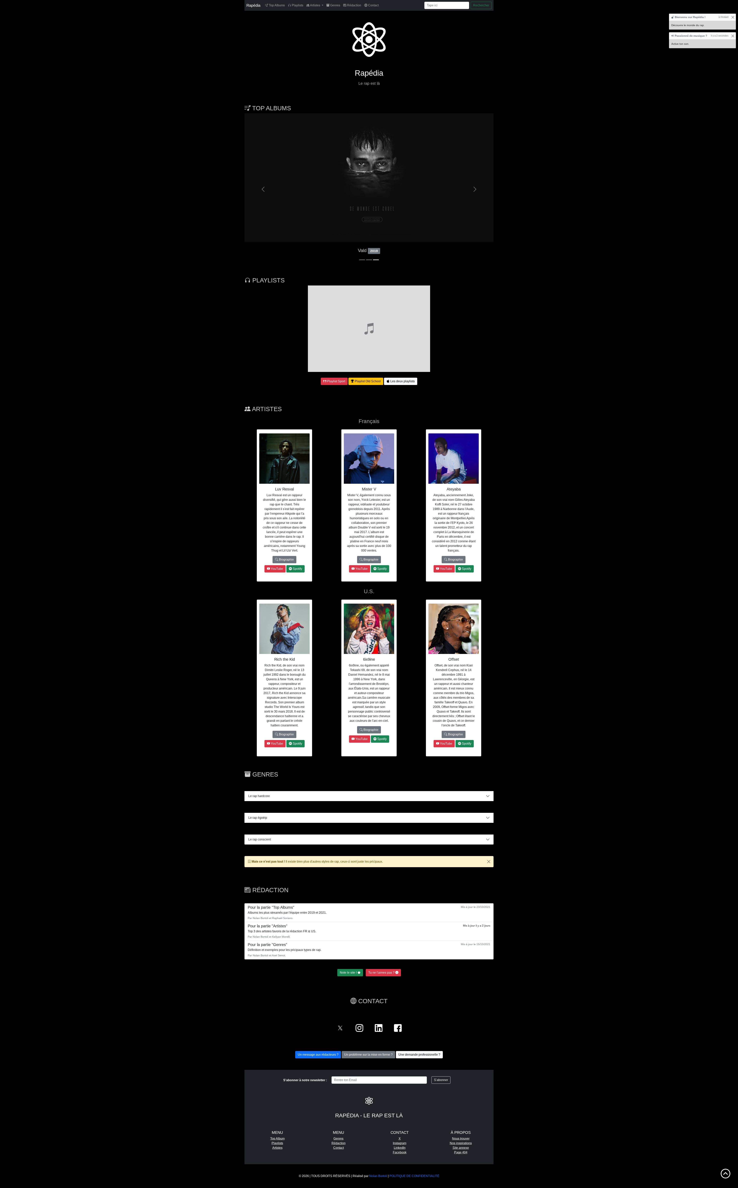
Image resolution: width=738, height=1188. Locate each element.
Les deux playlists (402, 381)
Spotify (297, 568)
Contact (373, 5)
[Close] (488, 861)
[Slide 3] (376, 260)
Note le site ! (348, 972)
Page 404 (460, 1152)
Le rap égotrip (257, 817)
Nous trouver (461, 1138)
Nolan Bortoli (378, 1176)
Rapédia (253, 5)
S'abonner (441, 1080)
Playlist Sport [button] (335, 381)
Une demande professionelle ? (419, 1054)
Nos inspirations (461, 1143)
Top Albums (276, 5)
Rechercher (481, 5)
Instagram (399, 1143)
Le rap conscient (259, 839)
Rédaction (353, 5)
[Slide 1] (362, 260)
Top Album (277, 1138)
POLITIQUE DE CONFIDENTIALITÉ (414, 1176)
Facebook (399, 1152)
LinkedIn (400, 1147)
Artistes (277, 1147)
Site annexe (461, 1147)
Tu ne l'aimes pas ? (381, 972)
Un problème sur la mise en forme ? (368, 1054)
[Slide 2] (369, 260)
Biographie (286, 559)
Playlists (297, 5)
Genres (334, 5)
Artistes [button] (315, 5)
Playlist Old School (367, 381)
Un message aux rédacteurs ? (318, 1054)
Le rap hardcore (259, 796)
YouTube (276, 568)
